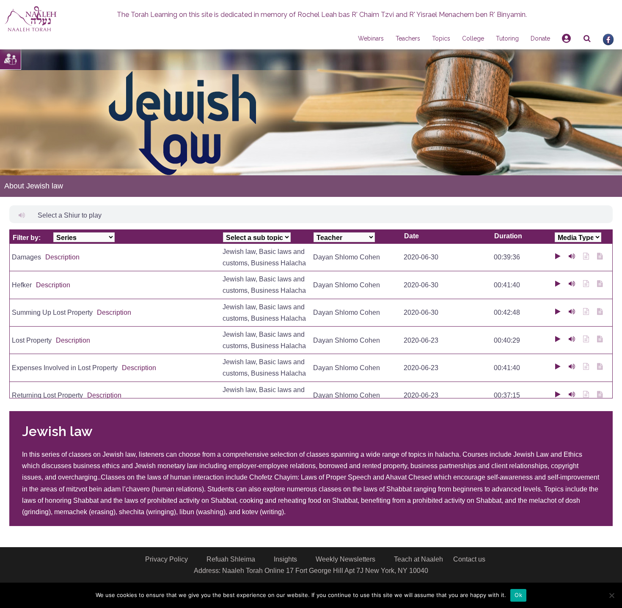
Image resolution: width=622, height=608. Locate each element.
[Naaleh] (30, 18)
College (473, 38)
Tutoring (507, 38)
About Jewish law (33, 186)
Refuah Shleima (230, 559)
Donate (540, 38)
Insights (285, 559)
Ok (518, 595)
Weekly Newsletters (345, 559)
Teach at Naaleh (418, 559)
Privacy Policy (166, 559)
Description (62, 257)
